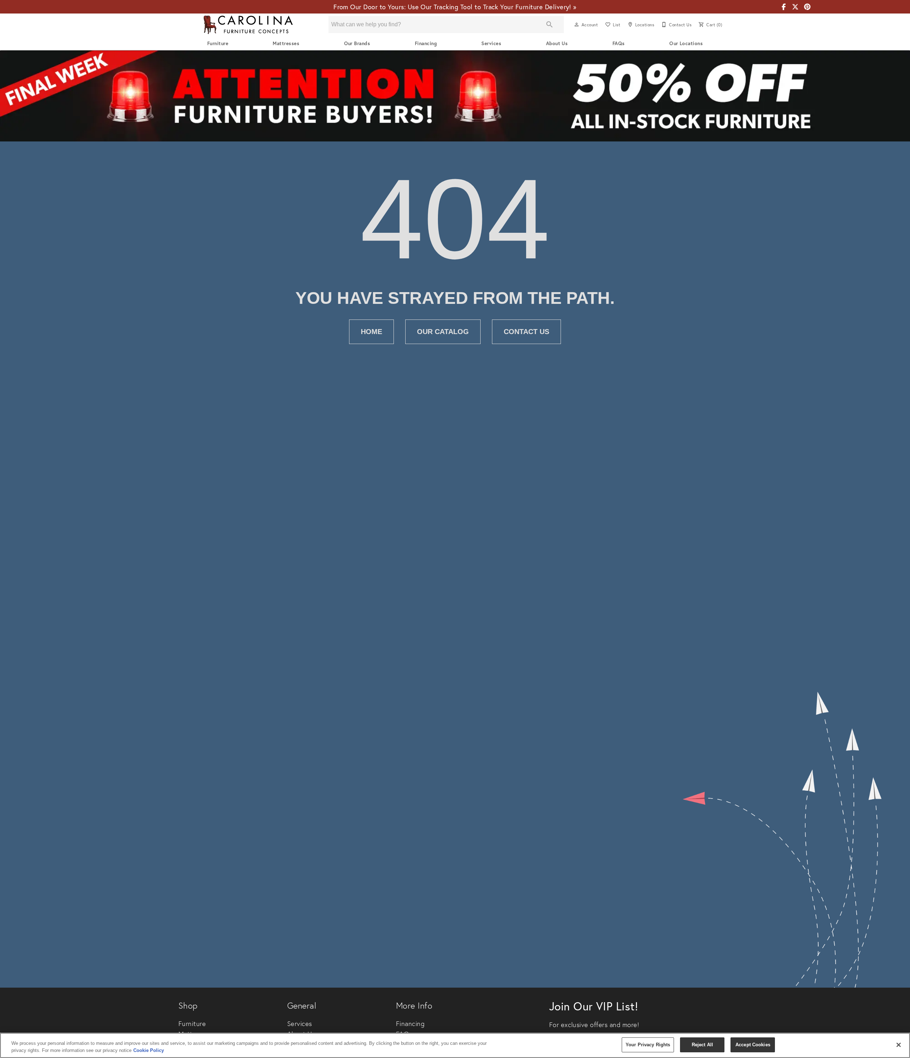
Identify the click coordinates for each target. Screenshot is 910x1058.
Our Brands (357, 43)
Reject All (702, 1044)
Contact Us (526, 331)
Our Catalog (443, 331)
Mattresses (286, 43)
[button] (576, 24)
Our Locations (686, 43)
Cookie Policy (148, 1050)
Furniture (217, 43)
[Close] (898, 1045)
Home (371, 331)
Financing (426, 43)
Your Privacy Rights (648, 1044)
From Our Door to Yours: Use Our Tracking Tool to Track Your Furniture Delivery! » (455, 6)
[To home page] (248, 24)
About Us (557, 43)
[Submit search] (549, 24)
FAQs (618, 43)
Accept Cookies (752, 1044)
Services (491, 43)
